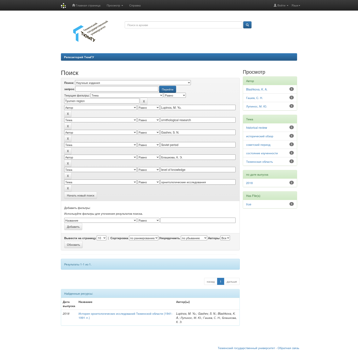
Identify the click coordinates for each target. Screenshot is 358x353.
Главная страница (87, 5)
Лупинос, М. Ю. (256, 106)
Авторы (214, 238)
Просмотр (114, 5)
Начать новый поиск (80, 195)
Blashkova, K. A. (256, 89)
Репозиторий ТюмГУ (79, 57)
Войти (281, 5)
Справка (135, 5)
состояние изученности (262, 153)
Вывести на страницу (80, 238)
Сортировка (119, 238)
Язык (294, 5)
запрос (69, 89)
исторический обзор (259, 136)
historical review (256, 127)
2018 (249, 183)
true (248, 204)
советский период (258, 144)
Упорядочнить (169, 238)
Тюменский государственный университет (246, 348)
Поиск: (69, 83)
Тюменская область (259, 161)
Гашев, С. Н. (254, 98)
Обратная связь (288, 348)
